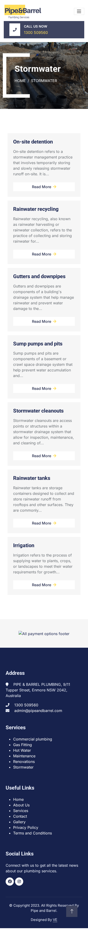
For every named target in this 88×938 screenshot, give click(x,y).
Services (20, 810)
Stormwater (23, 767)
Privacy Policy (25, 827)
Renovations (24, 761)
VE (55, 919)
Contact (20, 816)
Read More (41, 186)
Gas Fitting (22, 744)
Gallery (19, 821)
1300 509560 (36, 32)
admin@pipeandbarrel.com (38, 710)
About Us (21, 805)
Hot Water (22, 750)
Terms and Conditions (32, 833)
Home (20, 80)
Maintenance (24, 756)
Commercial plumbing (32, 739)
